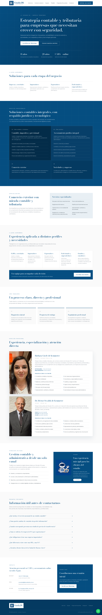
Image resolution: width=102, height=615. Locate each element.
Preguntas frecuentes (62, 3)
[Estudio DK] (16, 3)
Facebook (91, 605)
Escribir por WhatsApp (68, 586)
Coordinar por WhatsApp (29, 43)
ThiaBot (53, 3)
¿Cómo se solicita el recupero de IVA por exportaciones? (27, 532)
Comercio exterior (39, 3)
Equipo (47, 3)
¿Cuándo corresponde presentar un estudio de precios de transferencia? (32, 527)
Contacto (71, 3)
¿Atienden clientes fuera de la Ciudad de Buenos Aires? (27, 548)
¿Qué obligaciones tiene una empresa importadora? (25, 537)
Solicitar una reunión (85, 3)
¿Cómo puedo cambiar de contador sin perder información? (28, 521)
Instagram (85, 605)
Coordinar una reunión (82, 274)
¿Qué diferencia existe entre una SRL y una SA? (24, 543)
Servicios (30, 3)
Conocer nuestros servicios (49, 43)
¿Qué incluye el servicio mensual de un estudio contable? (27, 516)
